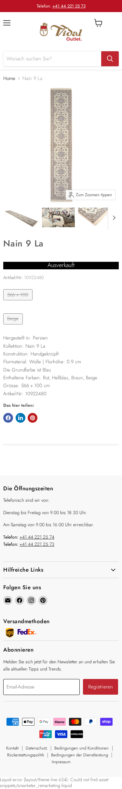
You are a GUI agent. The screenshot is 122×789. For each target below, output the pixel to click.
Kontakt (12, 748)
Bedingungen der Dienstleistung (79, 755)
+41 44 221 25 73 (69, 6)
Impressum (61, 762)
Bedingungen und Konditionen (81, 748)
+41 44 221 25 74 (37, 537)
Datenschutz (36, 748)
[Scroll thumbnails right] (113, 218)
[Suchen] (110, 58)
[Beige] (13, 326)
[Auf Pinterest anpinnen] (32, 418)
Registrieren (100, 686)
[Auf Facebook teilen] (8, 418)
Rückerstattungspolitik (25, 755)
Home (9, 78)
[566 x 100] (18, 302)
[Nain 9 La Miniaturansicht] (21, 217)
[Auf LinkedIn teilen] (20, 418)
